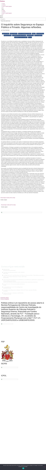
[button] (23, 9)
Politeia (2, 1)
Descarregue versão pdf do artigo (8, 197)
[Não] (44, 466)
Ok (23, 468)
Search (1, 17)
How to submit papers (7, 6)
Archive (3, 5)
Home (3, 3)
